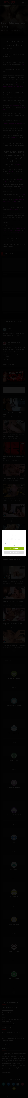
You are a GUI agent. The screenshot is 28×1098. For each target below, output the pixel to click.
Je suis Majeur (14, 548)
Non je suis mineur (14, 552)
